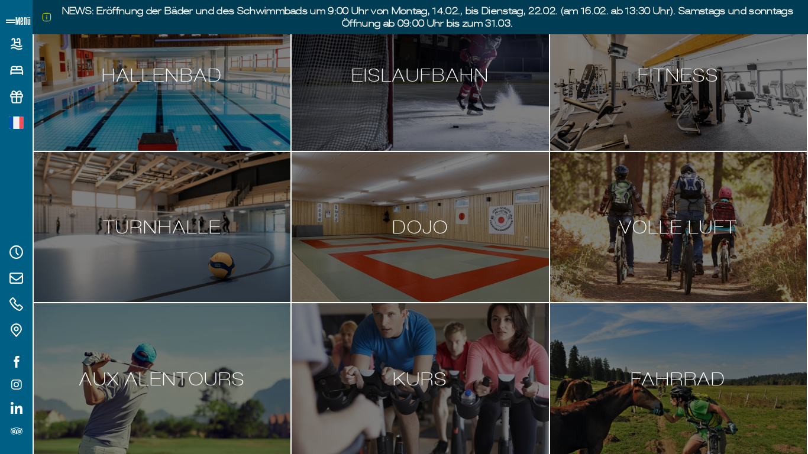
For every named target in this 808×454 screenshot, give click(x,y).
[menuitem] (16, 122)
